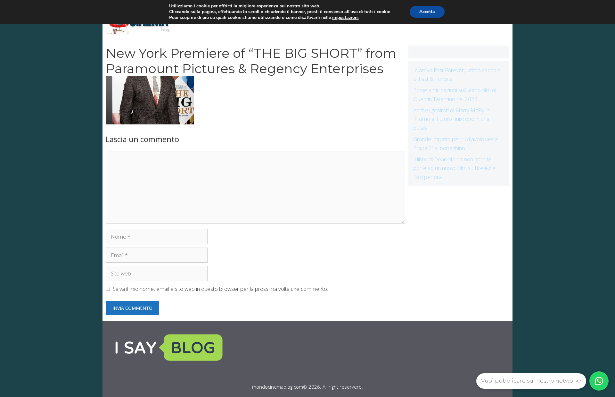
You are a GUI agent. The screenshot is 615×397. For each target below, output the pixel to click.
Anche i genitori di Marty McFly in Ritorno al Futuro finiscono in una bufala (451, 118)
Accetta (427, 12)
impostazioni (345, 18)
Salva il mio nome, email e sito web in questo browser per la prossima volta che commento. (220, 288)
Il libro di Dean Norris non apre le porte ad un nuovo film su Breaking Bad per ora (454, 168)
